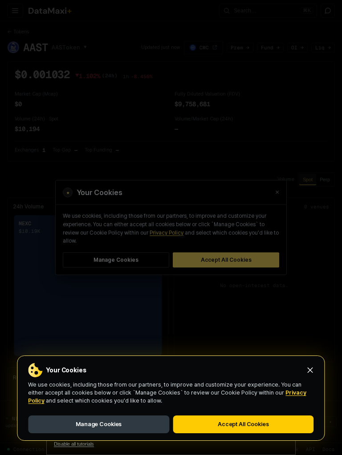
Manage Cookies (99, 424)
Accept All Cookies (243, 424)
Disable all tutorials (74, 444)
